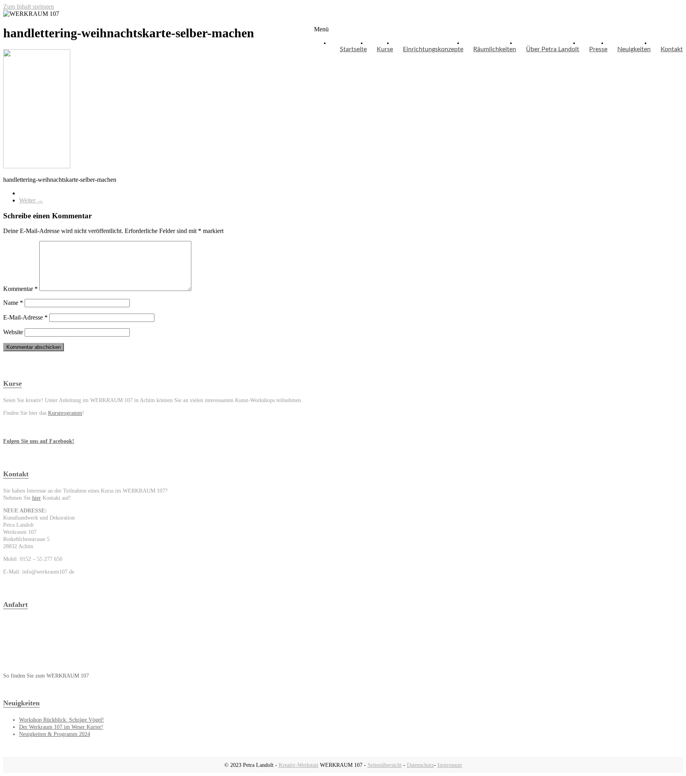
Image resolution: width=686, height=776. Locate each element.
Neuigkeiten (634, 49)
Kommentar (20, 288)
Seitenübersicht (385, 765)
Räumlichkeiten (494, 49)
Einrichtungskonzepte (433, 49)
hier (36, 498)
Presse (598, 49)
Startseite (353, 49)
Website (13, 332)
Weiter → (31, 200)
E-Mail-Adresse (25, 317)
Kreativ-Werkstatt (298, 765)
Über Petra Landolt (552, 49)
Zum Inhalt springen (28, 6)
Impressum (449, 765)
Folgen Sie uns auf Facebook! (38, 441)
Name (13, 302)
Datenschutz (420, 765)
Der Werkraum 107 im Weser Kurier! (61, 727)
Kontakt (672, 49)
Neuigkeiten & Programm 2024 (54, 734)
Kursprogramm (65, 413)
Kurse (385, 49)
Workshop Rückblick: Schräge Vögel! (61, 720)
